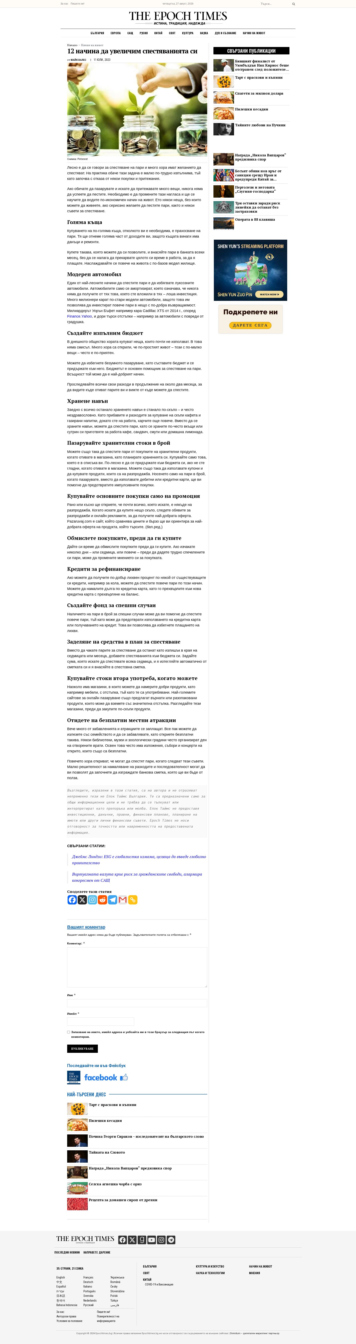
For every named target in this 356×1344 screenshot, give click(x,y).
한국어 (60, 1300)
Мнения (254, 1273)
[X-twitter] (132, 1240)
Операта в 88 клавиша (255, 219)
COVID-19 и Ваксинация (159, 1284)
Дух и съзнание (225, 33)
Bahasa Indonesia (66, 1305)
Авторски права (66, 1316)
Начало (72, 45)
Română (115, 1282)
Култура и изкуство (210, 1266)
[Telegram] (112, 899)
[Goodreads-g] (142, 1240)
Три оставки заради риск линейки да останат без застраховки (257, 207)
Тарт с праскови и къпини (112, 1105)
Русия (144, 33)
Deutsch (88, 1282)
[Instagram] (92, 899)
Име (71, 995)
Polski (114, 1296)
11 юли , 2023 (102, 59)
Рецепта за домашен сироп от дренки (123, 1200)
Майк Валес (78, 59)
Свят (172, 33)
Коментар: (76, 943)
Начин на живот (254, 33)
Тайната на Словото (107, 1152)
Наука (204, 33)
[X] (82, 899)
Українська (117, 1277)
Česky (113, 1286)
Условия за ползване (69, 1321)
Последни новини (67, 1252)
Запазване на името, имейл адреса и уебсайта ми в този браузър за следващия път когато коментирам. (138, 1034)
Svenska (88, 1296)
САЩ (130, 33)
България (97, 33)
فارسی (114, 1305)
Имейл (73, 1014)
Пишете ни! (77, 3)
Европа (116, 33)
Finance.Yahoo (79, 316)
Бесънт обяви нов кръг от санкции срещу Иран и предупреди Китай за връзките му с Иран (258, 175)
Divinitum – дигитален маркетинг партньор (254, 1333)
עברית (60, 1291)
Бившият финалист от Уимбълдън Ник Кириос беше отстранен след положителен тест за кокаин (262, 65)
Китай (158, 33)
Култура (187, 33)
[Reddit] (102, 899)
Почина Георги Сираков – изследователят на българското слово (146, 1136)
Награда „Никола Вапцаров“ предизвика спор (130, 1168)
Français (88, 1277)
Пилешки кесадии (105, 1121)
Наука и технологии (210, 1273)
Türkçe (114, 1300)
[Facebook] (72, 899)
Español (61, 1286)
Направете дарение (96, 1252)
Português (89, 1291)
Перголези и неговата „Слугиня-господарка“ (255, 189)
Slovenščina (117, 1291)
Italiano (87, 1286)
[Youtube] (151, 1240)
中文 (59, 1282)
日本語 (60, 1296)
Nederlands (90, 1300)
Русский (88, 1305)
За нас (64, 3)
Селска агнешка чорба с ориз (115, 1184)
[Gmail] (122, 899)
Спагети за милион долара (259, 93)
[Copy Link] (132, 899)
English (60, 1277)
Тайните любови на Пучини (260, 125)
